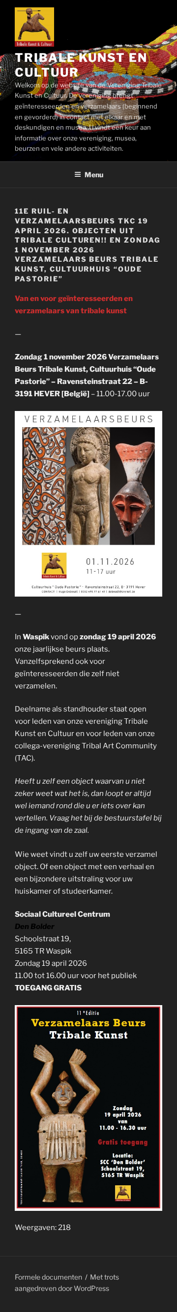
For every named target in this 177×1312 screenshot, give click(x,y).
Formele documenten (48, 1277)
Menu (94, 174)
